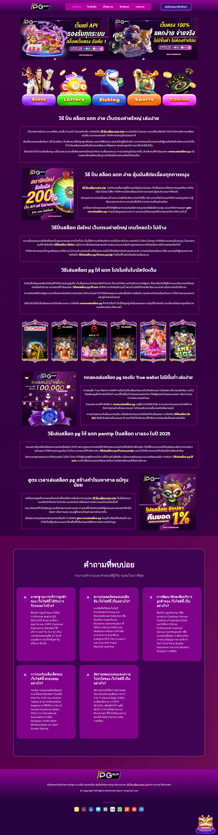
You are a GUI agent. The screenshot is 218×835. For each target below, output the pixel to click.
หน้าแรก (76, 6)
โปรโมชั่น (91, 6)
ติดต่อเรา (124, 6)
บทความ (140, 6)
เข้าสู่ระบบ (108, 6)
